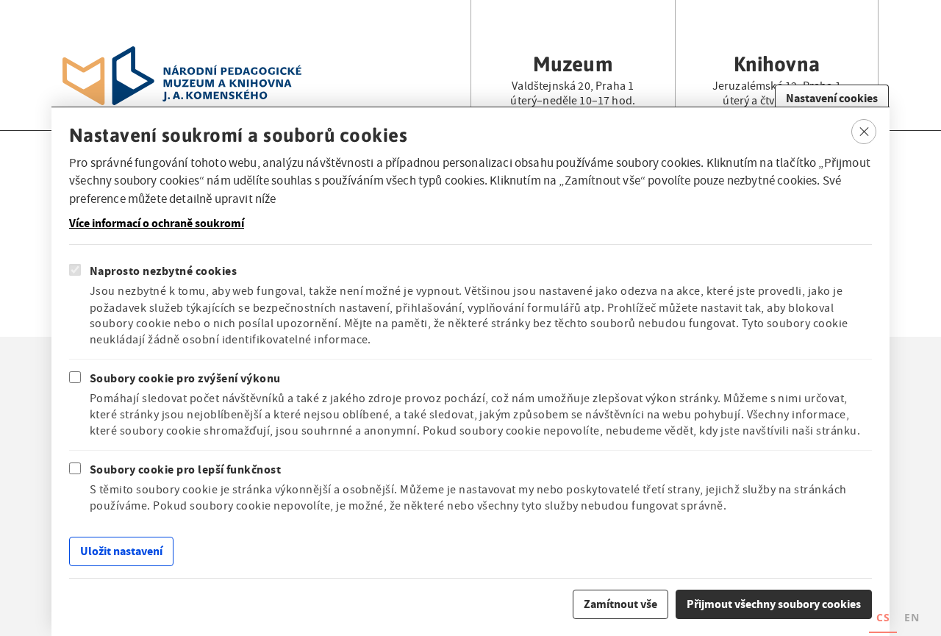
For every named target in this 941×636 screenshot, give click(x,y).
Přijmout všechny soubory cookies (774, 603)
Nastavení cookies (832, 98)
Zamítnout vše (620, 603)
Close (864, 131)
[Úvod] (181, 55)
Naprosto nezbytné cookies (163, 271)
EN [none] (911, 617)
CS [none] (883, 617)
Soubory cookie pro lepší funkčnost (185, 469)
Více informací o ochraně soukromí (156, 223)
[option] (911, 619)
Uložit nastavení (121, 551)
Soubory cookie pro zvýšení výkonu (185, 377)
